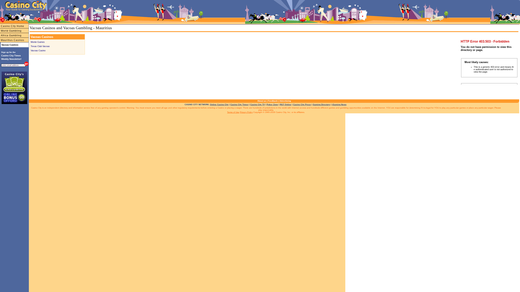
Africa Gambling (11, 35)
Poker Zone (272, 104)
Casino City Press (302, 104)
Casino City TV (257, 104)
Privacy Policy (246, 112)
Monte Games (38, 42)
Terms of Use (233, 112)
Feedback (273, 101)
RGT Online (285, 104)
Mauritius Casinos (12, 40)
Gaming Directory (321, 104)
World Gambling (11, 30)
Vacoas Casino (38, 50)
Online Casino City (219, 104)
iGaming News (339, 104)
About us (261, 101)
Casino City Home (12, 26)
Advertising (285, 101)
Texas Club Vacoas (40, 46)
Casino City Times (239, 104)
